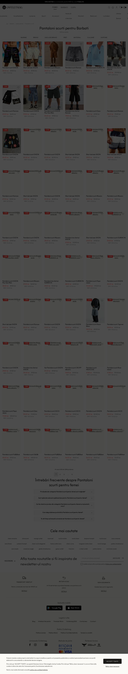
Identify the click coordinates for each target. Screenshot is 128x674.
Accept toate (112, 661)
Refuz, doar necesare (112, 666)
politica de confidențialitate (39, 670)
